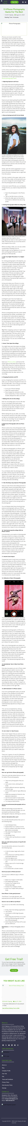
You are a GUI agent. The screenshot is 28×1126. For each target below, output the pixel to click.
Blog (3, 1068)
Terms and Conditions (7, 1079)
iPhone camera (12, 362)
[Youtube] (9, 1045)
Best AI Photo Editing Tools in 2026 (11, 1008)
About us (4, 1065)
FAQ (3, 1076)
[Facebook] (3, 1045)
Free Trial (4, 1073)
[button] (25, 2)
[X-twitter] (6, 1045)
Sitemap (4, 1088)
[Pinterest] (15, 1045)
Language (22, 2)
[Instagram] (18, 1045)
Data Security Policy (7, 1085)
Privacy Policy (5, 1082)
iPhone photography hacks (9, 78)
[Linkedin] (12, 1045)
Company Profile (6, 1070)
